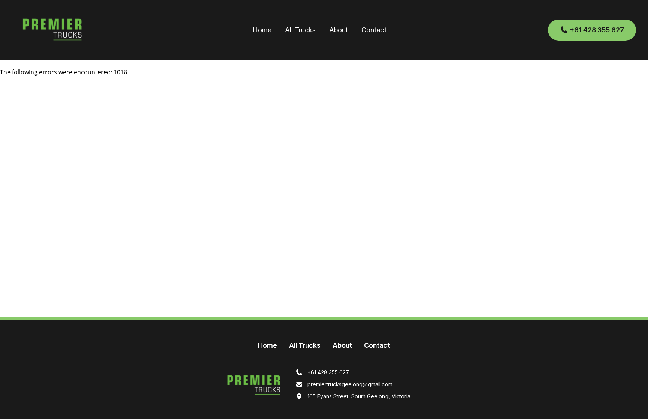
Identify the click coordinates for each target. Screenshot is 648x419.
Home (262, 30)
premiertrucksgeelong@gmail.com (349, 384)
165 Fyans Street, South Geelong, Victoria (358, 396)
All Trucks (300, 30)
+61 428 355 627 (596, 30)
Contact (374, 30)
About (338, 30)
